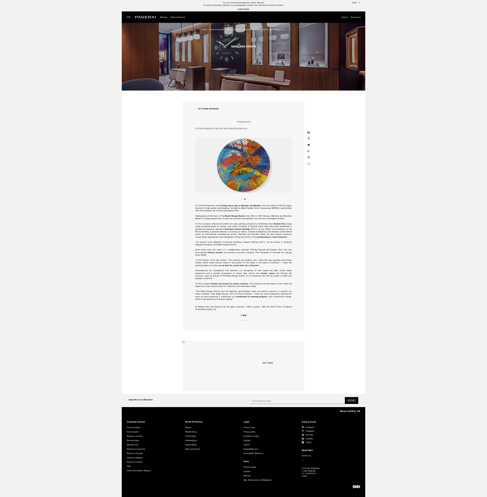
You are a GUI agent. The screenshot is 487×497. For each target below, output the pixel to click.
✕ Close (69, 6)
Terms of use (249, 427)
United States (243, 9)
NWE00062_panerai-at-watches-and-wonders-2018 (264, 29)
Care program (133, 431)
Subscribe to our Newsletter (141, 399)
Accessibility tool (251, 449)
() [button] (350, 411)
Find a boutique (133, 427)
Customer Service (136, 421)
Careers (247, 471)
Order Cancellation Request (139, 470)
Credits (305, 476)
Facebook (310, 431)
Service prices (133, 440)
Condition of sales (251, 436)
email (308, 161)
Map (244, 315)
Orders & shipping (134, 457)
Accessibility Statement (253, 453)
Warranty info (132, 444)
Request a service (134, 436)
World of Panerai (75, 25)
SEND (351, 400)
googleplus (308, 149)
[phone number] (331, 460)
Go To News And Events (208, 109)
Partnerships (190, 436)
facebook (308, 136)
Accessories (73, 19)
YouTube (309, 434)
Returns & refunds (135, 453)
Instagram (310, 427)
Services (71, 37)
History (188, 427)
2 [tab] (245, 199)
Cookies (247, 440)
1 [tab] (242, 199)
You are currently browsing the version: (243, 2)
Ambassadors (191, 440)
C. (307, 455)
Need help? (307, 450)
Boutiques (71, 31)
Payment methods (134, 462)
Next (294, 165)
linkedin (308, 130)
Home (204, 29)
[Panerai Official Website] (145, 17)
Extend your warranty (136, 449)
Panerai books (250, 467)
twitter (308, 142)
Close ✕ (356, 2)
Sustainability (73, 42)
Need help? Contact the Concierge (82, 491)
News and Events (233, 29)
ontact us (307, 455)
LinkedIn (309, 438)
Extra (246, 461)
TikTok (308, 442)
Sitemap (247, 475)
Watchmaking (191, 431)
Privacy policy (249, 431)
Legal (246, 421)
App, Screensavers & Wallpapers (258, 480)
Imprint (247, 444)
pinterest (308, 155)
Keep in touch (309, 421)
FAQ (129, 466)
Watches (71, 13)
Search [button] (345, 17)
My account (356, 17)
